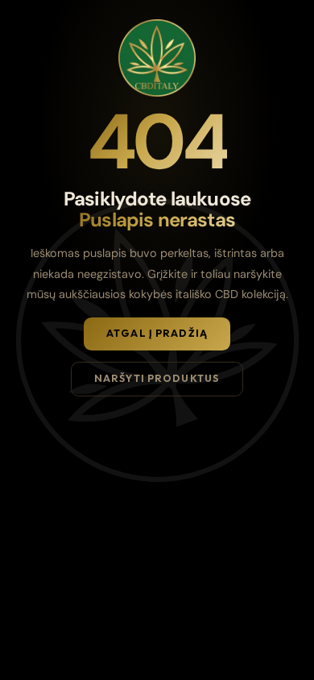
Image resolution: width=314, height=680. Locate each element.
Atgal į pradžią (157, 333)
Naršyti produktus (157, 378)
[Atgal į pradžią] (157, 58)
